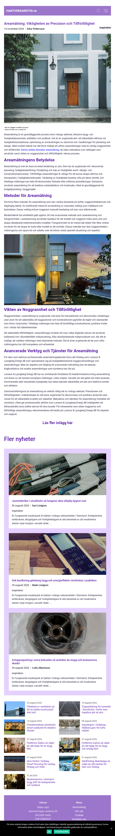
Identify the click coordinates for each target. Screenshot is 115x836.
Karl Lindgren (39, 505)
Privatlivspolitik (61, 832)
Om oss (79, 811)
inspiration (105, 27)
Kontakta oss (79, 819)
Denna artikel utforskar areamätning (40, 149)
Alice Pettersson (36, 28)
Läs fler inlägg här (58, 423)
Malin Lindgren (40, 585)
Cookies (79, 815)
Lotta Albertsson (41, 667)
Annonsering (79, 807)
